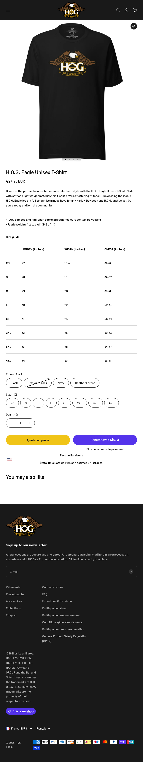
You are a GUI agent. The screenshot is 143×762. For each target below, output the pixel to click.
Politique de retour (54, 608)
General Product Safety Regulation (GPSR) (64, 638)
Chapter (11, 615)
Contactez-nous (52, 587)
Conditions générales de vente (62, 622)
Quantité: (12, 414)
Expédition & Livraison (57, 601)
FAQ (44, 594)
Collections (13, 608)
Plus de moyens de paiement (105, 449)
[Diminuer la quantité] (11, 423)
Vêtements (13, 587)
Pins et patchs (15, 594)
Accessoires (14, 601)
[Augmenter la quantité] (29, 423)
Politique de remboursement (61, 615)
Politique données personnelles (63, 629)
